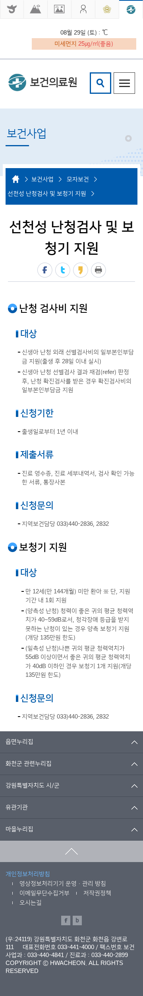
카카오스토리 (80, 270)
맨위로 (71, 851)
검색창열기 (100, 83)
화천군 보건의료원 (42, 82)
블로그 (77, 920)
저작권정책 (97, 893)
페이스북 (44, 270)
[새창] (12, 9)
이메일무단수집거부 (44, 893)
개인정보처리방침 (28, 874)
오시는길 (30, 902)
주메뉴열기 (124, 83)
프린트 (98, 270)
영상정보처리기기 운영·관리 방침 (62, 883)
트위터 (62, 270)
